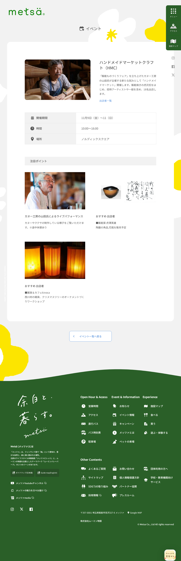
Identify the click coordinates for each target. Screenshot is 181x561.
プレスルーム (126, 495)
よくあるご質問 (97, 468)
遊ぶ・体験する (159, 432)
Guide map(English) (49, 472)
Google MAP (136, 512)
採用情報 (93, 495)
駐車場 (92, 441)
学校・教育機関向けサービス (162, 480)
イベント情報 (126, 415)
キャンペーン (126, 423)
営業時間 (93, 406)
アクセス (93, 415)
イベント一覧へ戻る (90, 336)
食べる (154, 415)
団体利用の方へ (159, 468)
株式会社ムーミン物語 (91, 520)
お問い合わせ (126, 468)
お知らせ (124, 406)
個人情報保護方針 (129, 477)
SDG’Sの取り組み (98, 486)
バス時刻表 (94, 432)
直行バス (93, 423)
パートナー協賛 (128, 486)
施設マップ (157, 406)
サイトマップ (95, 477)
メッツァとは (126, 432)
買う (153, 423)
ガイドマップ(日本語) (24, 472)
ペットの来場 (126, 441)
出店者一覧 (105, 100)
